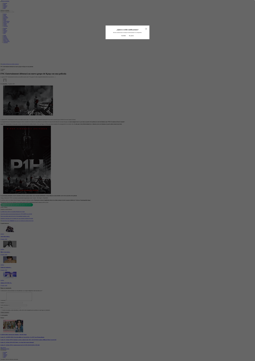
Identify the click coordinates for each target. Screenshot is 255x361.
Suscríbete (123, 35)
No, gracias (131, 35)
